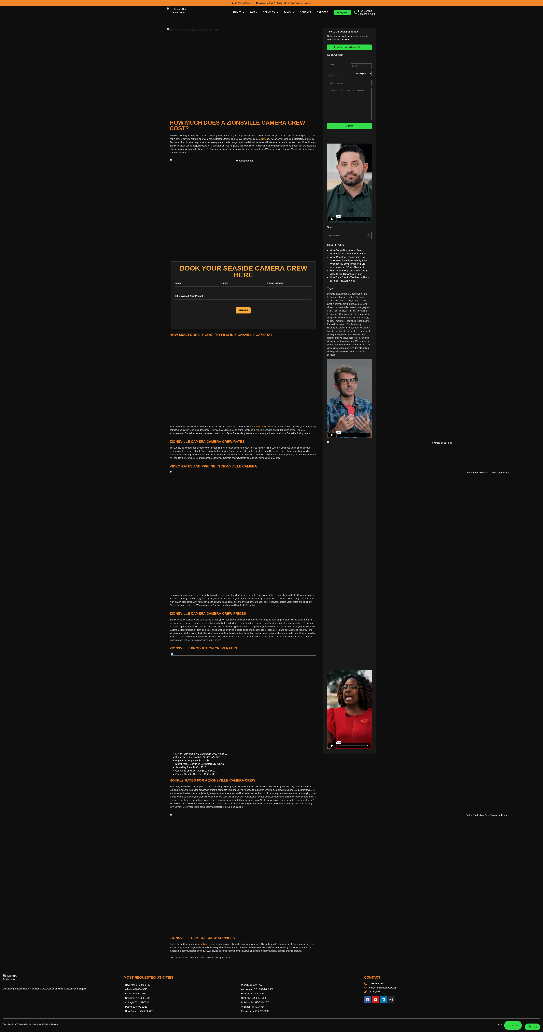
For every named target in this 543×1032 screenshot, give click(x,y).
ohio (343, 334)
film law (351, 311)
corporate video (341, 307)
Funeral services (335, 324)
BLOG (287, 12)
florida (330, 321)
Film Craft (332, 311)
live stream (332, 331)
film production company (339, 317)
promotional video (356, 334)
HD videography (353, 324)
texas (336, 341)
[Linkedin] (383, 999)
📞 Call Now (513, 1025)
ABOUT (237, 12)
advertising (332, 294)
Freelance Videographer (358, 321)
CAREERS (322, 12)
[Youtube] (375, 999)
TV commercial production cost (354, 344)
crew (263, 139)
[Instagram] (391, 999)
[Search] (360, 235)
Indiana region (208, 944)
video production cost (337, 351)
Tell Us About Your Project (189, 296)
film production (362, 314)
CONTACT (305, 12)
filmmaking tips (346, 314)
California (360, 297)
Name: (178, 283)
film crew (342, 311)
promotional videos (336, 338)
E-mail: (224, 283)
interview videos (361, 327)
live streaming (346, 331)
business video (346, 297)
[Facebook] (367, 999)
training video (347, 341)
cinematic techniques (343, 304)
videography (345, 348)
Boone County (259, 426)
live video (359, 331)
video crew (332, 348)
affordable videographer (351, 294)
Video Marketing (360, 348)
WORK (253, 12)
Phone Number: (275, 283)
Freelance (339, 321)
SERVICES (269, 12)
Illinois (349, 327)
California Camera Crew (339, 300)
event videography (359, 307)
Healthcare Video (336, 327)
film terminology (360, 317)
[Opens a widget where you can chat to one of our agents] (532, 1027)
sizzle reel (352, 338)
